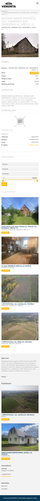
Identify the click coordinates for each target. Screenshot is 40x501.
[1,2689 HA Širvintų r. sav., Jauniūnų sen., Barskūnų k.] (20, 399)
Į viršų (35, 498)
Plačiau (3, 376)
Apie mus (4, 486)
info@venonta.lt (34, 145)
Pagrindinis (4, 11)
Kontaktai (4, 489)
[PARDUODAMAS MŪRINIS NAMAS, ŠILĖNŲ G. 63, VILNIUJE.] (20, 437)
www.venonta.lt (8, 498)
